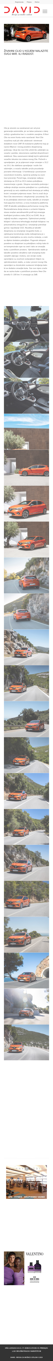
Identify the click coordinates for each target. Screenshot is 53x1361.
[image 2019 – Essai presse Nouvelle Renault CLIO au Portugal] (26, 324)
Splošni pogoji (22, 1351)
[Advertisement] (26, 90)
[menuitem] (19, 2)
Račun (37, 2)
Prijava (29, 2)
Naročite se (36, 1351)
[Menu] (45, 11)
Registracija (19, 2)
